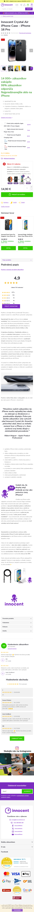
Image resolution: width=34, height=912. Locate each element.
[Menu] (31, 5)
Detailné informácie (6, 117)
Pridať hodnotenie (11, 306)
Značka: (5, 206)
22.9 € (29, 124)
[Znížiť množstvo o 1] (31, 189)
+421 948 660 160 (18, 823)
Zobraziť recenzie (12, 648)
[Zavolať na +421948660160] (21, 5)
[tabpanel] (8, 233)
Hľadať (29, 9)
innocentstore (18, 828)
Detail (8, 248)
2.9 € (28, 142)
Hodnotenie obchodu (17, 679)
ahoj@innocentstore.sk (18, 820)
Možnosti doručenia (9, 158)
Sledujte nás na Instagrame (17, 751)
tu (31, 908)
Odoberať (27, 791)
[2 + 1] (8, 224)
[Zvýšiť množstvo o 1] (31, 187)
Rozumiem (17, 910)
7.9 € (28, 130)
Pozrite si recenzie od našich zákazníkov (12, 269)
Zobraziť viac (17, 738)
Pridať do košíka (18, 195)
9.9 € (28, 136)
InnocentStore (18, 825)
